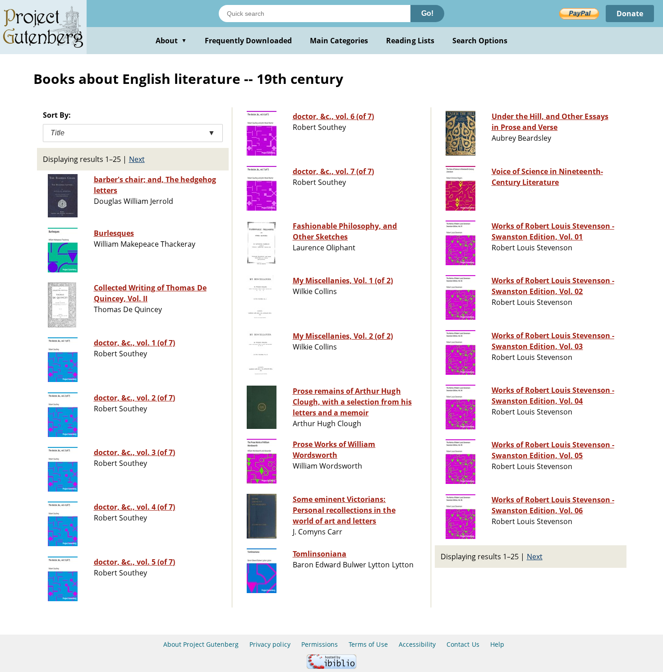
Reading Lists (410, 41)
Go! (427, 13)
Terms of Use (368, 644)
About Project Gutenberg (201, 644)
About (171, 41)
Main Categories (339, 41)
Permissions (319, 644)
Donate (630, 13)
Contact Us (463, 644)
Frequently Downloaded (248, 41)
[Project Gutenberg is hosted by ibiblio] (331, 666)
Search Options (480, 41)
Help (497, 644)
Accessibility (417, 644)
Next (137, 159)
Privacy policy (269, 644)
